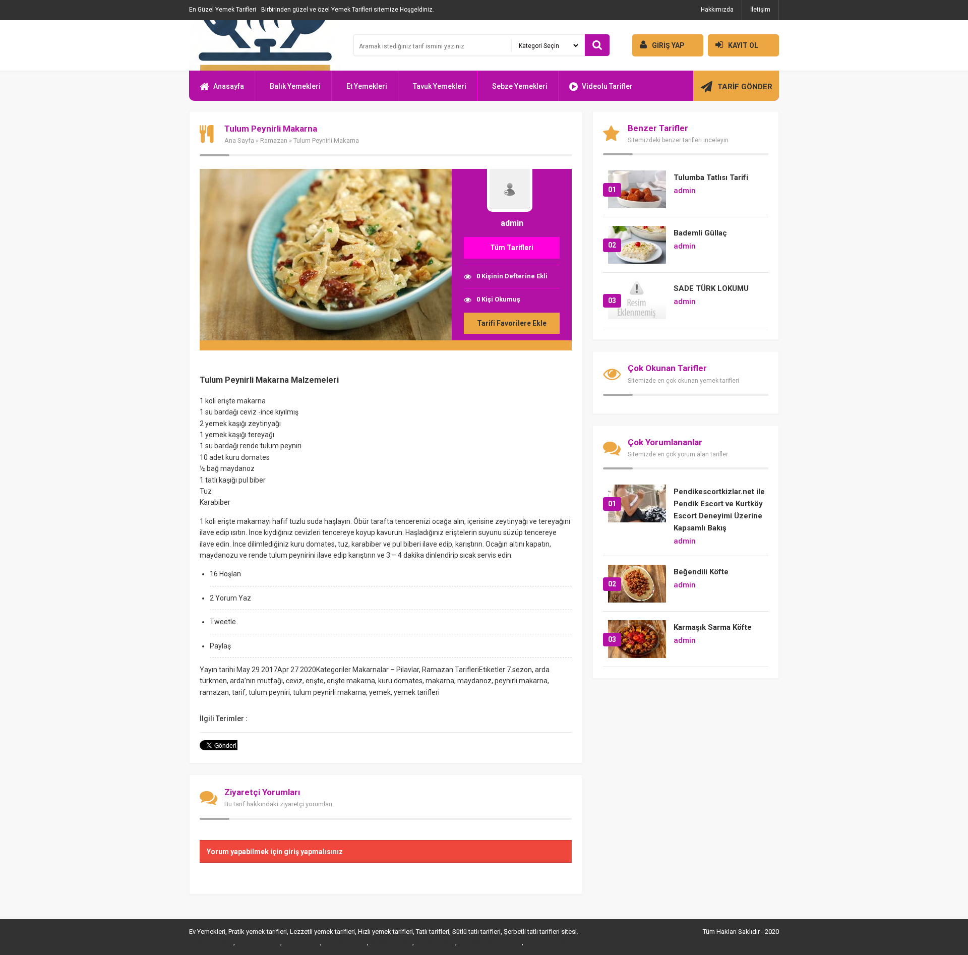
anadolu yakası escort (489, 942)
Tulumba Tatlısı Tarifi (711, 177)
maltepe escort (210, 942)
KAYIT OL (743, 45)
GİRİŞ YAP (668, 45)
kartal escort (301, 942)
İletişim (760, 9)
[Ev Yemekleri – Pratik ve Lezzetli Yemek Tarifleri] (264, 45)
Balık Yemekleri (295, 86)
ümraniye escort (548, 942)
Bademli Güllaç (700, 232)
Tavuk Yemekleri (439, 86)
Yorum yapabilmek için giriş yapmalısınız (275, 852)
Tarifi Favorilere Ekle (512, 323)
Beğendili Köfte (701, 571)
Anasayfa (228, 86)
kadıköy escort (390, 942)
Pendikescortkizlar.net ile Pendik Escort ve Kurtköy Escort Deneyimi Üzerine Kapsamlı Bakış (719, 509)
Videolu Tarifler (607, 86)
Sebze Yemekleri (520, 86)
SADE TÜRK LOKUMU (711, 288)
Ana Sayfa (239, 140)
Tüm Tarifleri (511, 248)
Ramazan (273, 140)
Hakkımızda (717, 9)
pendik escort (434, 942)
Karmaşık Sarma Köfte (713, 627)
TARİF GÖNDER (744, 86)
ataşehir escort (257, 942)
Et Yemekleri (366, 86)
